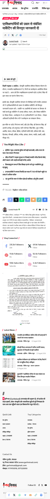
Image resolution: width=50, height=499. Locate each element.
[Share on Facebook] (9, 35)
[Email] (30, 495)
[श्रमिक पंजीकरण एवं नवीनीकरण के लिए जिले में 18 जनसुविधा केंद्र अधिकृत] (9, 363)
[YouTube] (40, 209)
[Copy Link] (16, 35)
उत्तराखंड (6, 18)
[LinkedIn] (46, 209)
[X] (37, 246)
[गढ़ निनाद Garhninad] (14, 2)
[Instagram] (43, 209)
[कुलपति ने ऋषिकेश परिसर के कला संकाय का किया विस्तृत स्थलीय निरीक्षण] (9, 377)
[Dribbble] (37, 264)
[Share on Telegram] (25, 495)
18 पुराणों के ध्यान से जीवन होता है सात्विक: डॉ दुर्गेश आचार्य (24, 179)
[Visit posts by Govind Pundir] (5, 43)
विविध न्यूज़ (14, 18)
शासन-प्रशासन (35, 366)
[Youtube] (14, 264)
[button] (5, 2)
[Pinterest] (14, 255)
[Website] (33, 209)
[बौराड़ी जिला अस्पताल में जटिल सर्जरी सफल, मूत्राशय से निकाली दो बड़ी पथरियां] (9, 351)
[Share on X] (12, 35)
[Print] (20, 35)
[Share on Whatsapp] (19, 495)
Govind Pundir (13, 41)
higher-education (20, 190)
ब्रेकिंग (25, 353)
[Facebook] (37, 209)
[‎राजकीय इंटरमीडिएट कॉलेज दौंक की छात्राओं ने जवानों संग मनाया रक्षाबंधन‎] (9, 338)
